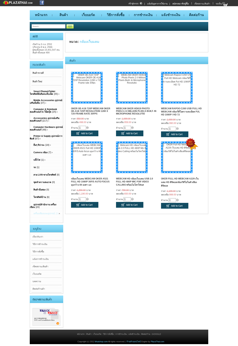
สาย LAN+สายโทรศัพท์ (44, 174)
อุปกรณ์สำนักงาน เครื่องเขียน (43, 205)
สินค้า (88, 334)
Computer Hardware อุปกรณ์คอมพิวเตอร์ (46, 128)
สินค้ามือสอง (39, 189)
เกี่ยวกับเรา (38, 236)
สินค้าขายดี (38, 73)
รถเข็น (219, 3)
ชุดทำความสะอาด (42, 182)
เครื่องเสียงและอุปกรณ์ (44, 213)
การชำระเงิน (121, 334)
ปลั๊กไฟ (36, 160)
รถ (34, 167)
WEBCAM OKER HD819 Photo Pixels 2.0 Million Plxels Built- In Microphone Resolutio (136, 111)
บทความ (37, 281)
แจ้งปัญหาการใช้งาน (157, 3)
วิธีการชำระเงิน (40, 244)
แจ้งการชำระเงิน (41, 259)
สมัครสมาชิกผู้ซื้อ (180, 3)
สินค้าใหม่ (37, 81)
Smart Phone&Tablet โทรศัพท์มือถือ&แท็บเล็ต (42, 92)
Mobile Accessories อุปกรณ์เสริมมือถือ (46, 101)
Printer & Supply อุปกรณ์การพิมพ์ (46, 137)
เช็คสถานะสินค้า (202, 3)
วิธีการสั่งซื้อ (38, 251)
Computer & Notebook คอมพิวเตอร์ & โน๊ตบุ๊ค (43, 110)
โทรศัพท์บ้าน (39, 197)
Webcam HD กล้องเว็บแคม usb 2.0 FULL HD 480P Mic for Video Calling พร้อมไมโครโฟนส (134, 181)
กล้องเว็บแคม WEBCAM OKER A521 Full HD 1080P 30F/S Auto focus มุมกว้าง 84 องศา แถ (90, 181)
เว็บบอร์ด (37, 274)
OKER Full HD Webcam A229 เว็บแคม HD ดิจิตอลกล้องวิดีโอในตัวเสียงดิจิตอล (180, 182)
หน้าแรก (81, 334)
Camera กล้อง (40, 152)
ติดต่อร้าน (145, 334)
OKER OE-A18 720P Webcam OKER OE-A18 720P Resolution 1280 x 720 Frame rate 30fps (90, 111)
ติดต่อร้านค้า (39, 289)
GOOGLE (156, 334)
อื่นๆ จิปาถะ (38, 145)
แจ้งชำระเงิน (134, 334)
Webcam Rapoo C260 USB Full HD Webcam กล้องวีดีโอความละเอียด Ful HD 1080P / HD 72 (181, 111)
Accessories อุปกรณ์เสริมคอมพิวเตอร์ (45, 119)
